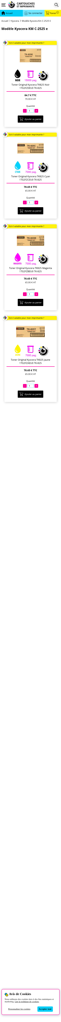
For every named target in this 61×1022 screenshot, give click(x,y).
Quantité (30, 106)
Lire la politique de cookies (27, 1001)
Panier (54, 13)
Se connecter (36, 13)
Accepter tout (45, 1009)
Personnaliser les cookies (19, 1009)
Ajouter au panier (33, 119)
